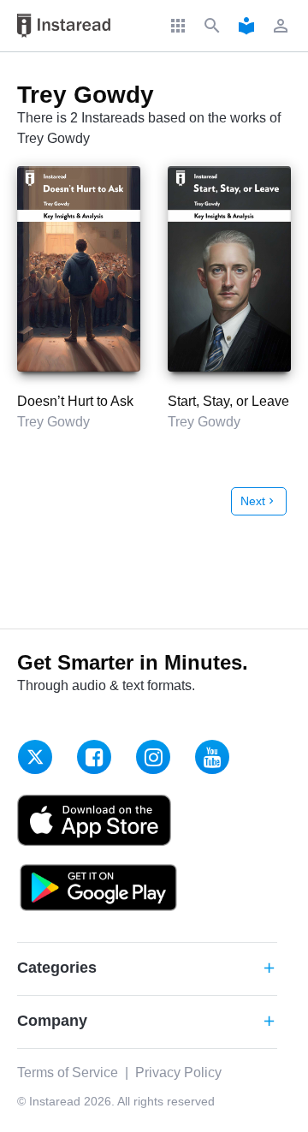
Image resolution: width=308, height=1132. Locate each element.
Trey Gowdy (53, 421)
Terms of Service (67, 1072)
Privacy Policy (178, 1072)
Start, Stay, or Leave (228, 401)
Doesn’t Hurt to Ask (75, 401)
